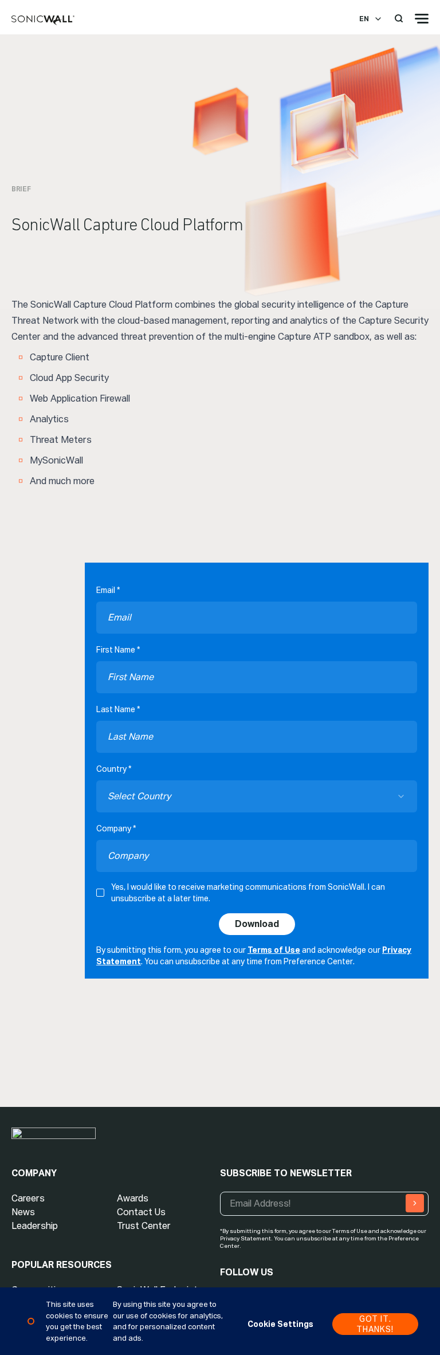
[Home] (42, 20)
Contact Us (141, 1212)
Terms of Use (273, 950)
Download (257, 923)
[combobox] (256, 796)
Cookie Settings (280, 1324)
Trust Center (144, 1225)
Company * (116, 828)
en (364, 19)
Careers (28, 1198)
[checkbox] (100, 893)
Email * (108, 590)
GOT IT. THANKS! (375, 1324)
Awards (132, 1198)
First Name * (118, 649)
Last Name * (118, 709)
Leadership (34, 1225)
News (23, 1212)
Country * (113, 768)
